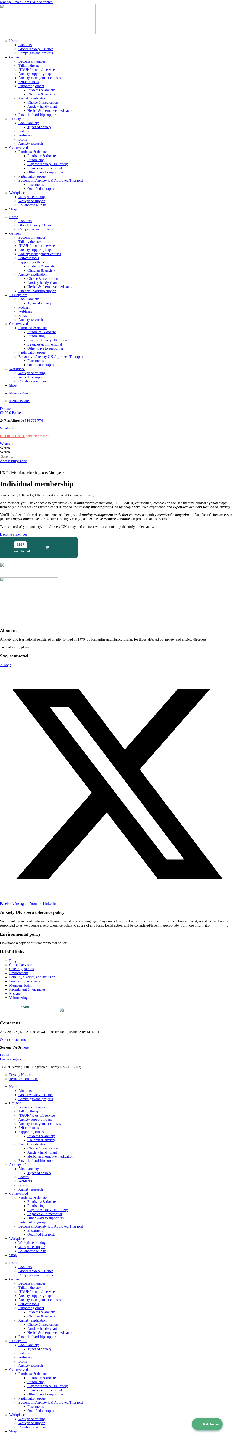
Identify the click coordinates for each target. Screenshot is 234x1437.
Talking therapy (29, 65)
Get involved (18, 147)
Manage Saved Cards (16, 2)
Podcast (23, 131)
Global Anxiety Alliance (35, 49)
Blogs (22, 139)
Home (13, 41)
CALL (19, 436)
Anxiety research (30, 143)
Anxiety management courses (39, 78)
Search (5, 448)
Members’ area (19, 393)
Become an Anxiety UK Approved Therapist (50, 180)
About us (25, 45)
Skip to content (42, 2)
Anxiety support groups (35, 74)
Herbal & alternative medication (50, 111)
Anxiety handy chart (42, 106)
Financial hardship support (37, 115)
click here (38, 647)
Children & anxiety (41, 94)
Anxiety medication (32, 98)
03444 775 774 (32, 420)
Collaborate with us (32, 205)
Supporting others (31, 86)
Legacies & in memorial (44, 168)
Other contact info (13, 1040)
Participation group (32, 176)
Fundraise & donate (32, 152)
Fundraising (36, 160)
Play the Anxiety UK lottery (47, 164)
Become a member (31, 61)
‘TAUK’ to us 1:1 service (36, 69)
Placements (35, 184)
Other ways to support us (45, 172)
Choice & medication (42, 102)
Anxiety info (18, 119)
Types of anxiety (39, 127)
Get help (15, 57)
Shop (13, 209)
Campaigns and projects (35, 53)
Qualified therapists (41, 189)
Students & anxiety (41, 90)
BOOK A (7, 436)
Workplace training (32, 197)
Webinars (25, 135)
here (71, 943)
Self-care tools (28, 82)
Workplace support (31, 201)
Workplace (17, 193)
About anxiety (28, 123)
